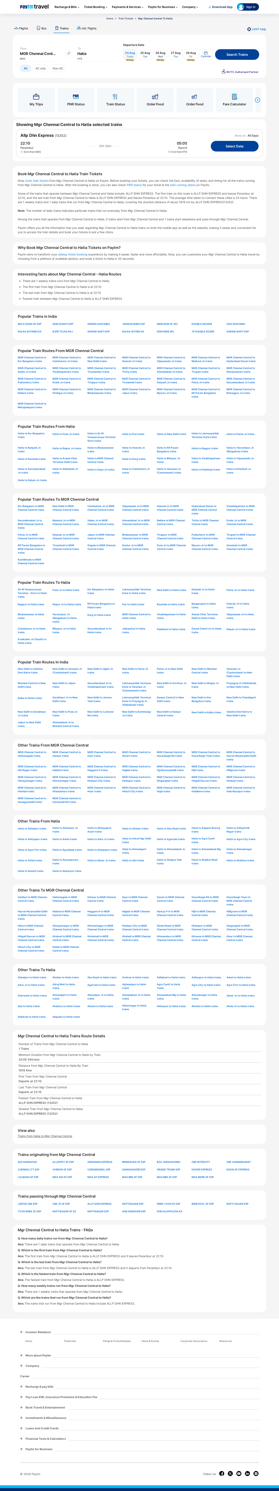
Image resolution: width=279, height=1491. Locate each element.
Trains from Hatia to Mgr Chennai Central (45, 1136)
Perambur (26, 147)
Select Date (234, 146)
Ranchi (182, 147)
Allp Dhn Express (37, 135)
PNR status (135, 185)
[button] (206, 54)
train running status (183, 185)
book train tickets (37, 180)
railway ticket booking (72, 254)
